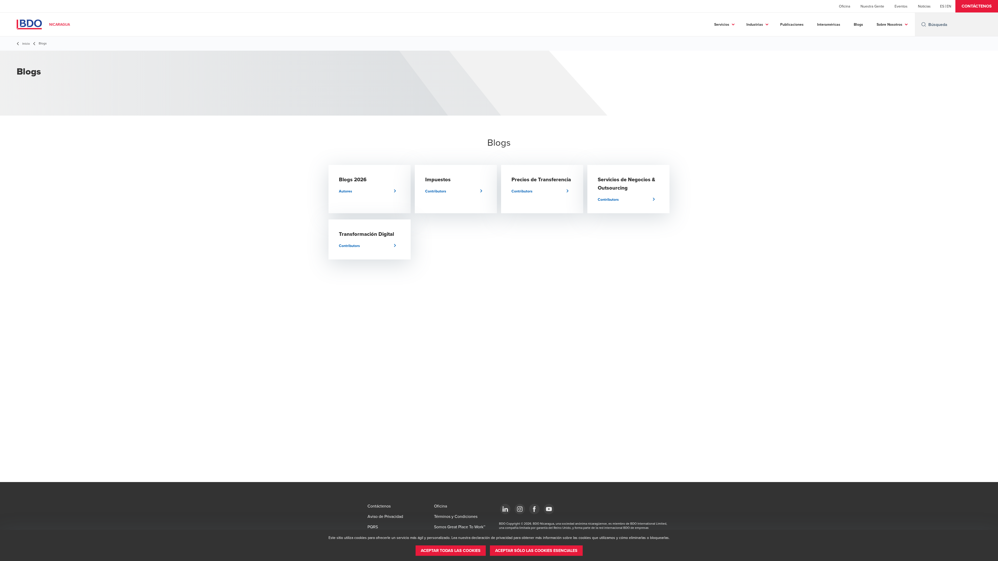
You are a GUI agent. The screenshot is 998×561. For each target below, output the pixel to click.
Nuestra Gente (872, 6)
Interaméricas (828, 24)
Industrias (754, 24)
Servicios (721, 24)
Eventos (901, 6)
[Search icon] (923, 24)
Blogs (858, 24)
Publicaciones (792, 24)
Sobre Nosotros (889, 24)
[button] (976, 6)
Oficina (844, 6)
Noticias (924, 6)
